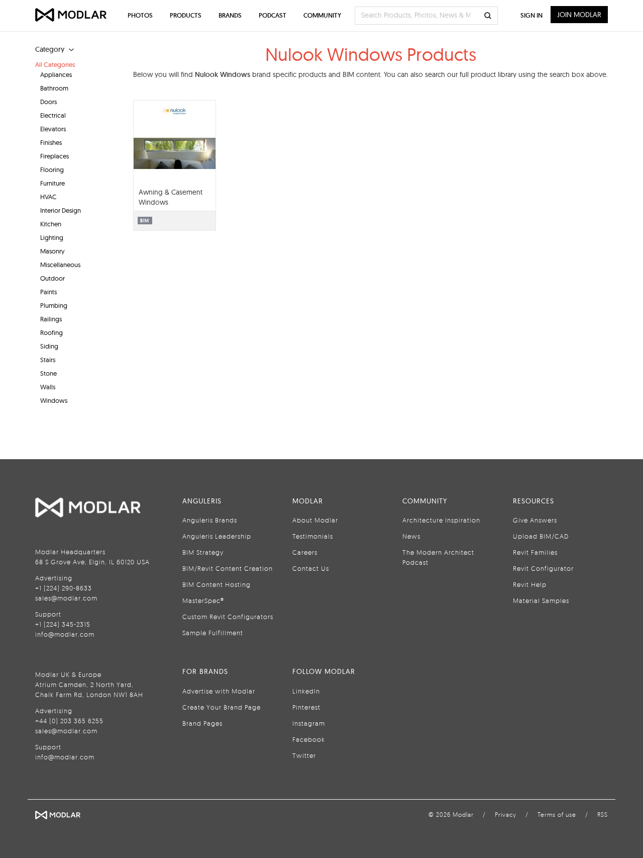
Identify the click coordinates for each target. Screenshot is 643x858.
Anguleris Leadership (216, 536)
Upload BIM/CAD (541, 536)
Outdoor (52, 278)
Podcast (272, 15)
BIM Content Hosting (216, 584)
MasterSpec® (203, 600)
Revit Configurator (543, 568)
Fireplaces (54, 156)
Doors (48, 102)
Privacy (505, 814)
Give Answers (535, 520)
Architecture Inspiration (441, 520)
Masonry (52, 251)
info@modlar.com (64, 634)
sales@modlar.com (66, 598)
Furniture (52, 183)
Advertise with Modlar (218, 691)
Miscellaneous (60, 265)
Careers (304, 552)
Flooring (52, 169)
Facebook (308, 739)
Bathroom (54, 88)
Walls (47, 387)
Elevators (53, 129)
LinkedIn (306, 691)
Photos (140, 15)
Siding (49, 346)
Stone (48, 373)
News (411, 536)
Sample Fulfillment (212, 633)
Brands (230, 15)
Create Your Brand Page (221, 707)
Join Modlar (579, 14)
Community (322, 15)
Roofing (51, 332)
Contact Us (310, 568)
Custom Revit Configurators (227, 617)
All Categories (55, 64)
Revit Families (535, 552)
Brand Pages (202, 723)
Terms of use (557, 814)
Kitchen (50, 224)
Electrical (53, 115)
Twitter (304, 755)
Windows (53, 400)
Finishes (51, 142)
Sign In (531, 15)
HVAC (48, 197)
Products (185, 15)
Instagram (308, 723)
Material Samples (541, 600)
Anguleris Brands (209, 520)
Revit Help (530, 584)
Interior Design (60, 210)
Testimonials (312, 536)
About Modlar (315, 520)
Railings (51, 319)
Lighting (51, 237)
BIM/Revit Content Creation (227, 568)
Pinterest (306, 707)
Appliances (56, 74)
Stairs (47, 360)
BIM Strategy (203, 552)
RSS (602, 814)
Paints (48, 292)
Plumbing (53, 305)
